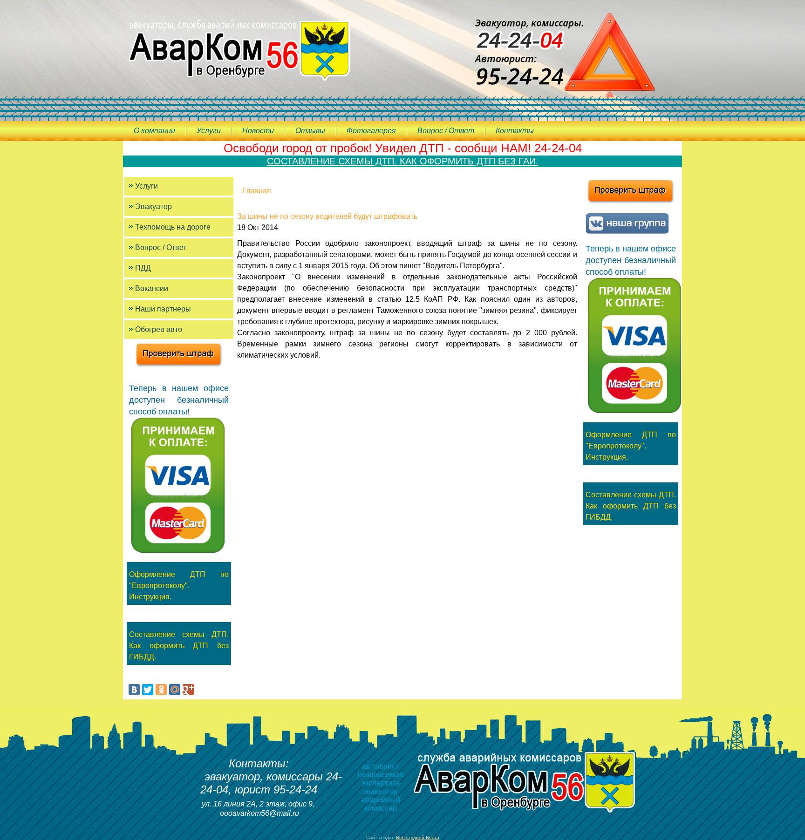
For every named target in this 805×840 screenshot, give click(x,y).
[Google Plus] (188, 689)
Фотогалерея (371, 131)
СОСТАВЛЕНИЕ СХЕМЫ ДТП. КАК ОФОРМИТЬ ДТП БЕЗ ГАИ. (403, 161)
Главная (256, 191)
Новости (258, 131)
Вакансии (151, 288)
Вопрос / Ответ (445, 131)
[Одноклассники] (161, 689)
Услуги (209, 131)
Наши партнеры (163, 309)
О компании (154, 131)
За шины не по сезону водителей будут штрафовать (327, 216)
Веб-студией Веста (417, 837)
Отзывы (310, 131)
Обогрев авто (158, 329)
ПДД (143, 268)
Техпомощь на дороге (173, 227)
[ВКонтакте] (134, 689)
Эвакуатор (153, 206)
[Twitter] (147, 689)
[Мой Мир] (174, 689)
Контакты (515, 131)
